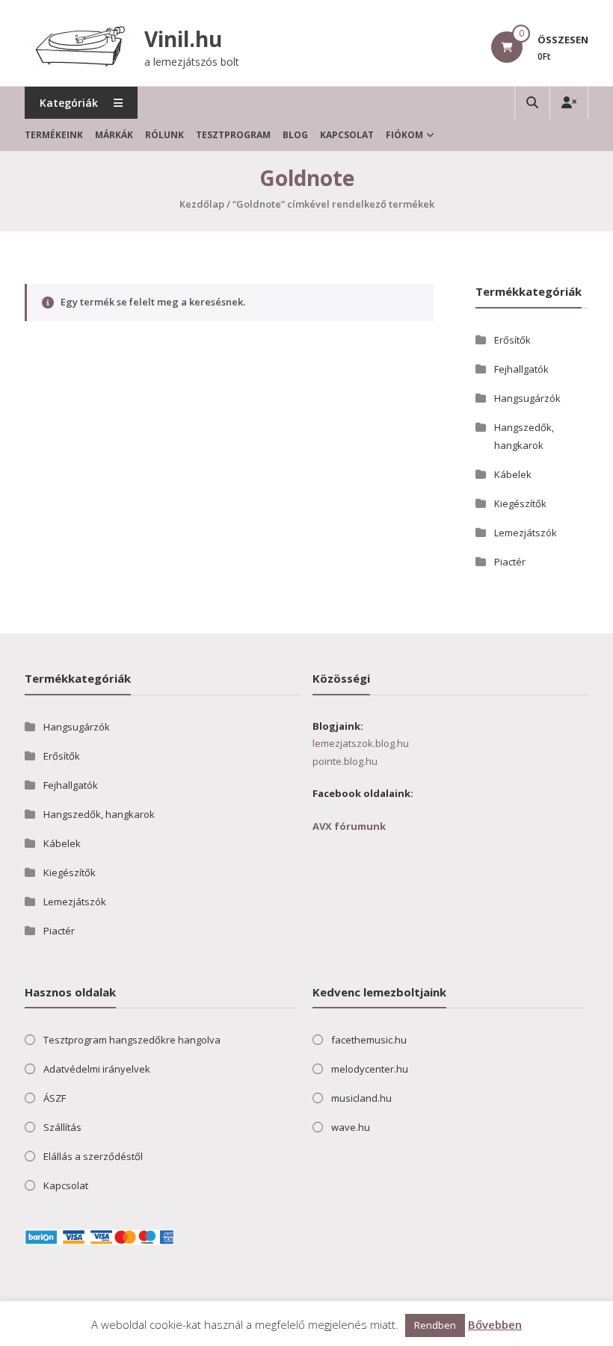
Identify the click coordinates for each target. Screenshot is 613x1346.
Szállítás (62, 1127)
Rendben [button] (435, 1325)
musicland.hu (361, 1098)
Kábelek (513, 474)
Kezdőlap (201, 204)
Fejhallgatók (521, 369)
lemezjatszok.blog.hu (360, 743)
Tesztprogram (233, 134)
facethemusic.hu (369, 1039)
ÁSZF (54, 1098)
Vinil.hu (183, 39)
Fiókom (404, 134)
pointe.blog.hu (345, 761)
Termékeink (54, 134)
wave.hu (350, 1127)
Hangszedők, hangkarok (99, 814)
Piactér (510, 561)
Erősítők (512, 340)
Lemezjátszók (525, 532)
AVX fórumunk (349, 826)
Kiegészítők (520, 503)
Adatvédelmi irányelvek (96, 1069)
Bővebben (495, 1324)
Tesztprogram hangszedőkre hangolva (132, 1039)
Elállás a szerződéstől (93, 1156)
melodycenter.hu (369, 1069)
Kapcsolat (347, 134)
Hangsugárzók (527, 398)
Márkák (114, 134)
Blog (295, 134)
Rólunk (164, 134)
